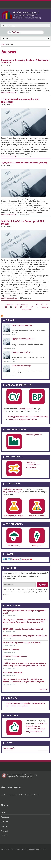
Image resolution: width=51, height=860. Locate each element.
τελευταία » (26, 310)
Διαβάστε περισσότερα (9, 92)
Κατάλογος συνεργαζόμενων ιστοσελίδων (33, 464)
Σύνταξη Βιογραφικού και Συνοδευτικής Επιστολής (28, 417)
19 (37, 304)
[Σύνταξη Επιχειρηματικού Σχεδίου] (37, 404)
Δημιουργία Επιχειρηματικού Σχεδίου (22, 419)
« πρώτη (9, 304)
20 (42, 304)
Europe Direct (28, 794)
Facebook (5, 817)
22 (6, 307)
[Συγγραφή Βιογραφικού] (14, 404)
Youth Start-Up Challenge (21, 366)
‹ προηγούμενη (22, 304)
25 (21, 307)
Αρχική (3, 44)
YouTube (4, 835)
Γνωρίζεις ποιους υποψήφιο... (23, 325)
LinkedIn (4, 826)
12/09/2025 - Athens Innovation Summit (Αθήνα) (24, 162)
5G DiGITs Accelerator (11, 650)
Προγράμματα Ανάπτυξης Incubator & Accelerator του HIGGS (25, 61)
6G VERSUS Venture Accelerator (15, 656)
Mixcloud (4, 831)
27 (32, 307)
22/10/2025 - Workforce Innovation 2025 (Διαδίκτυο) (20, 100)
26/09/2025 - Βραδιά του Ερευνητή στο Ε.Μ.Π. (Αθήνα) (22, 222)
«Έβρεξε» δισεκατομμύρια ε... (23, 339)
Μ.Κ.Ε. (20, 794)
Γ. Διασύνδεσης (12, 794)
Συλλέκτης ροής (9, 748)
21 (47, 304)
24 (16, 307)
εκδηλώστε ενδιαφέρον (12, 492)
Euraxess (36, 794)
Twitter (3, 812)
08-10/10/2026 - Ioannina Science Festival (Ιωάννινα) (23, 629)
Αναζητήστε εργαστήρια (12, 489)
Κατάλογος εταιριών (34, 435)
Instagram (4, 822)
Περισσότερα (43, 689)
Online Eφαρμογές (26, 409)
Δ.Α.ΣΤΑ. (3, 794)
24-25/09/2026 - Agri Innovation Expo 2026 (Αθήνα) (22, 643)
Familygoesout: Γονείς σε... (22, 352)
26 (26, 307)
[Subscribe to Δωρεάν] (2, 317)
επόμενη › (45, 307)
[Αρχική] (25, 19)
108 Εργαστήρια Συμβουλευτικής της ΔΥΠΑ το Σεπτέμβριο (25, 636)
